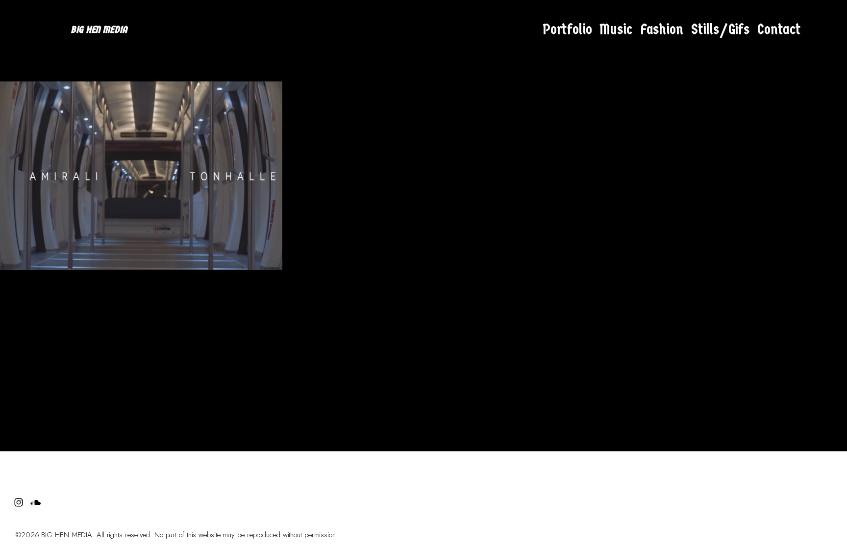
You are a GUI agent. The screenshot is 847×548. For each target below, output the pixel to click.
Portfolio (567, 29)
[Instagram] (812, 30)
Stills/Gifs (720, 29)
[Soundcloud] (828, 30)
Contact (779, 29)
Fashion (661, 29)
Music (615, 29)
